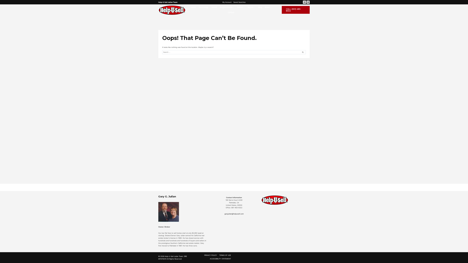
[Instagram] (308, 2)
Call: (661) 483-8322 (293, 10)
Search (214, 7)
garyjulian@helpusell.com (234, 214)
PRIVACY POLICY (210, 255)
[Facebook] (304, 2)
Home (193, 7)
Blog (260, 7)
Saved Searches (239, 2)
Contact (231, 12)
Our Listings (203, 7)
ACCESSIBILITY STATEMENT (220, 259)
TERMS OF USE (225, 255)
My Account (227, 2)
